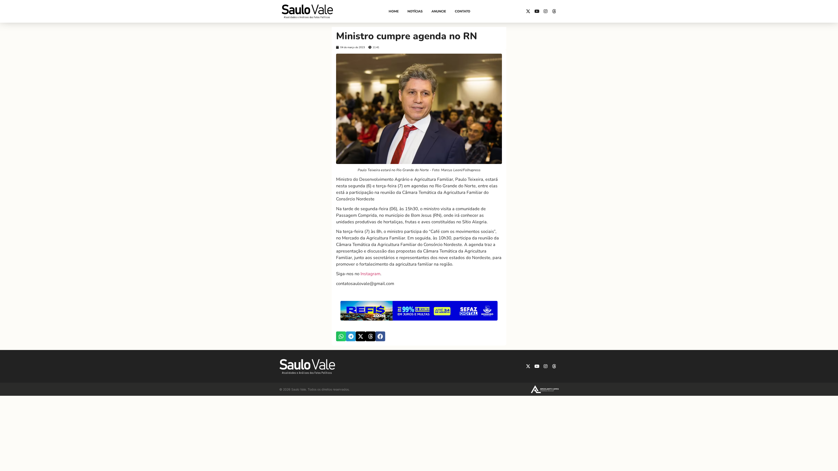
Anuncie (438, 11)
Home (394, 11)
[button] (341, 336)
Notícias (415, 11)
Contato (462, 11)
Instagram (370, 274)
